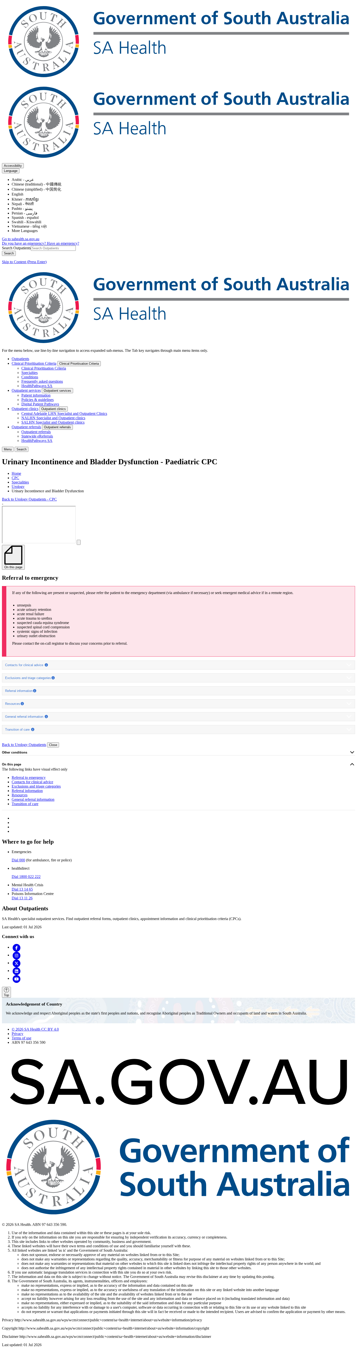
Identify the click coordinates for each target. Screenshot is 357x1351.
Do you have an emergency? (24, 243)
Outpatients (20, 359)
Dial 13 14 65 (22, 889)
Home (16, 473)
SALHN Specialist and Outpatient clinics (53, 422)
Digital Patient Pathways (40, 404)
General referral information (24, 716)
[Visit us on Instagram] (16, 955)
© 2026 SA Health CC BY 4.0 (35, 1029)
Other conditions (14, 752)
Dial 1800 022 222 (26, 877)
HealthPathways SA (36, 386)
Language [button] (10, 171)
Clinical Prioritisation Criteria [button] (79, 363)
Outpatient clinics (25, 409)
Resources (12, 704)
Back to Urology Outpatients (24, 745)
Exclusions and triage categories (28, 678)
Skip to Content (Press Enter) (24, 262)
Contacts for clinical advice (24, 665)
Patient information (36, 395)
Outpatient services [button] (57, 390)
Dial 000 (18, 860)
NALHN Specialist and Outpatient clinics (53, 418)
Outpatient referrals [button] (57, 427)
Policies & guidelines (37, 400)
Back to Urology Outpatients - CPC (29, 499)
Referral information (19, 691)
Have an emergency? (63, 243)
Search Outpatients (16, 248)
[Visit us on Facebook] (16, 947)
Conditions (29, 377)
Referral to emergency (29, 777)
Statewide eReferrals (37, 436)
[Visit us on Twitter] (16, 963)
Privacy (17, 1034)
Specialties (29, 373)
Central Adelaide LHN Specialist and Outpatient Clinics (64, 413)
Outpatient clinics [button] (53, 409)
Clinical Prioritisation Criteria (34, 363)
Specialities (20, 482)
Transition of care (18, 729)
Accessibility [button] (13, 166)
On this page (11, 764)
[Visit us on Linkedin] (16, 971)
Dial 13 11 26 (22, 898)
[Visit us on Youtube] (16, 978)
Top (6, 995)
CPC (15, 478)
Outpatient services (26, 390)
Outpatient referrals (26, 427)
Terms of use (21, 1038)
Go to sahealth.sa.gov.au (20, 239)
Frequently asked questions (42, 381)
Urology (18, 486)
